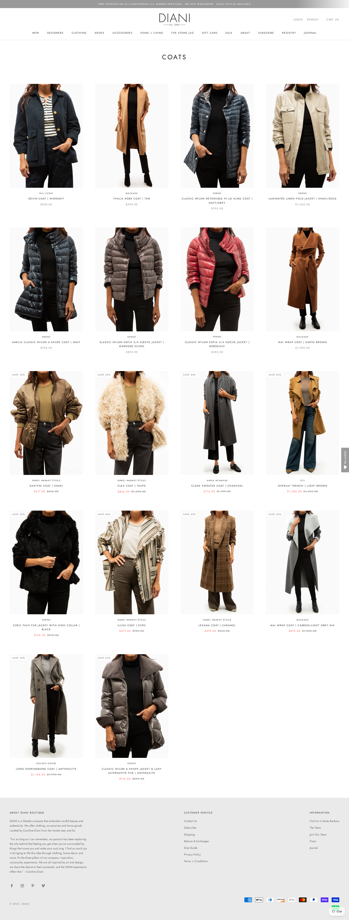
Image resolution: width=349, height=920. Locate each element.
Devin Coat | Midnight (46, 198)
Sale (228, 33)
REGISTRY (289, 33)
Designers (55, 33)
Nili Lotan (46, 193)
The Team (315, 828)
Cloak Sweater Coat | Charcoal (217, 486)
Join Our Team (318, 834)
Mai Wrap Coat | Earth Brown (302, 342)
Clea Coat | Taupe (132, 486)
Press (313, 841)
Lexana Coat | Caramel (217, 625)
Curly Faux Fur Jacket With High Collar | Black (46, 627)
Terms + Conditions (196, 861)
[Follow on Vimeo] (43, 886)
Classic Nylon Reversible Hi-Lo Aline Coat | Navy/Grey (217, 200)
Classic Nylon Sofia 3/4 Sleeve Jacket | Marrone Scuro (132, 344)
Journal (310, 33)
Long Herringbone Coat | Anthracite (46, 769)
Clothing (79, 33)
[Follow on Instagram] (22, 886)
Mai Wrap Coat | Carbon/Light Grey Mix (302, 625)
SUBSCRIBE (266, 33)
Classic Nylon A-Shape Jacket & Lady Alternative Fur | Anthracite (132, 771)
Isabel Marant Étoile (46, 480)
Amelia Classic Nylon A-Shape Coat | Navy (46, 342)
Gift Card (209, 33)
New (35, 33)
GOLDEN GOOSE (46, 763)
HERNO (46, 336)
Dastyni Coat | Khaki (46, 486)
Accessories (122, 33)
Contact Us (190, 821)
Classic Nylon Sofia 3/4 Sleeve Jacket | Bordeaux (217, 344)
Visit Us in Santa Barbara (324, 821)
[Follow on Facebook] (12, 886)
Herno (217, 193)
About (245, 33)
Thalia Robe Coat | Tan (131, 198)
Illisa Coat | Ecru (132, 625)
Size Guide (190, 848)
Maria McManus (217, 480)
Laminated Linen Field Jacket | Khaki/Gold (303, 198)
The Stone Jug (182, 33)
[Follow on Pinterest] (33, 886)
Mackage (132, 193)
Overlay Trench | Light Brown (302, 486)
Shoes (100, 33)
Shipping (189, 834)
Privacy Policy (192, 854)
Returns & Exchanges (196, 841)
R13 (303, 480)
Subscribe (190, 828)
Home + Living (152, 33)
